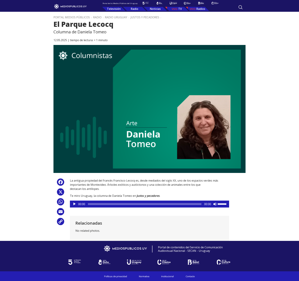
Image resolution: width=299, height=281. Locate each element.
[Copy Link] (60, 223)
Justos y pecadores (144, 17)
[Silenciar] (215, 204)
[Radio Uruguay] (173, 3)
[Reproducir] (74, 204)
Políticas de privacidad (115, 276)
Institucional (167, 276)
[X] (60, 193)
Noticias (155, 9)
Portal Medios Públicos (71, 17)
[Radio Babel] (201, 3)
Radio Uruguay (116, 17)
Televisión (114, 9)
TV (180, 9)
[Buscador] (240, 7)
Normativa (144, 276)
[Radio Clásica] (187, 3)
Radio (134, 9)
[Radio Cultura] (215, 3)
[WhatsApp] (60, 203)
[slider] (222, 204)
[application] (149, 204)
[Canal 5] (146, 3)
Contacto (190, 276)
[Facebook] (60, 183)
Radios (200, 9)
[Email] (60, 213)
